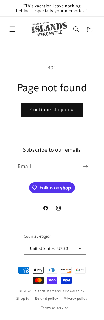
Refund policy (46, 298)
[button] (12, 29)
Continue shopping (52, 109)
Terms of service (54, 307)
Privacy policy (75, 298)
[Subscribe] (85, 166)
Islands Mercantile (49, 290)
